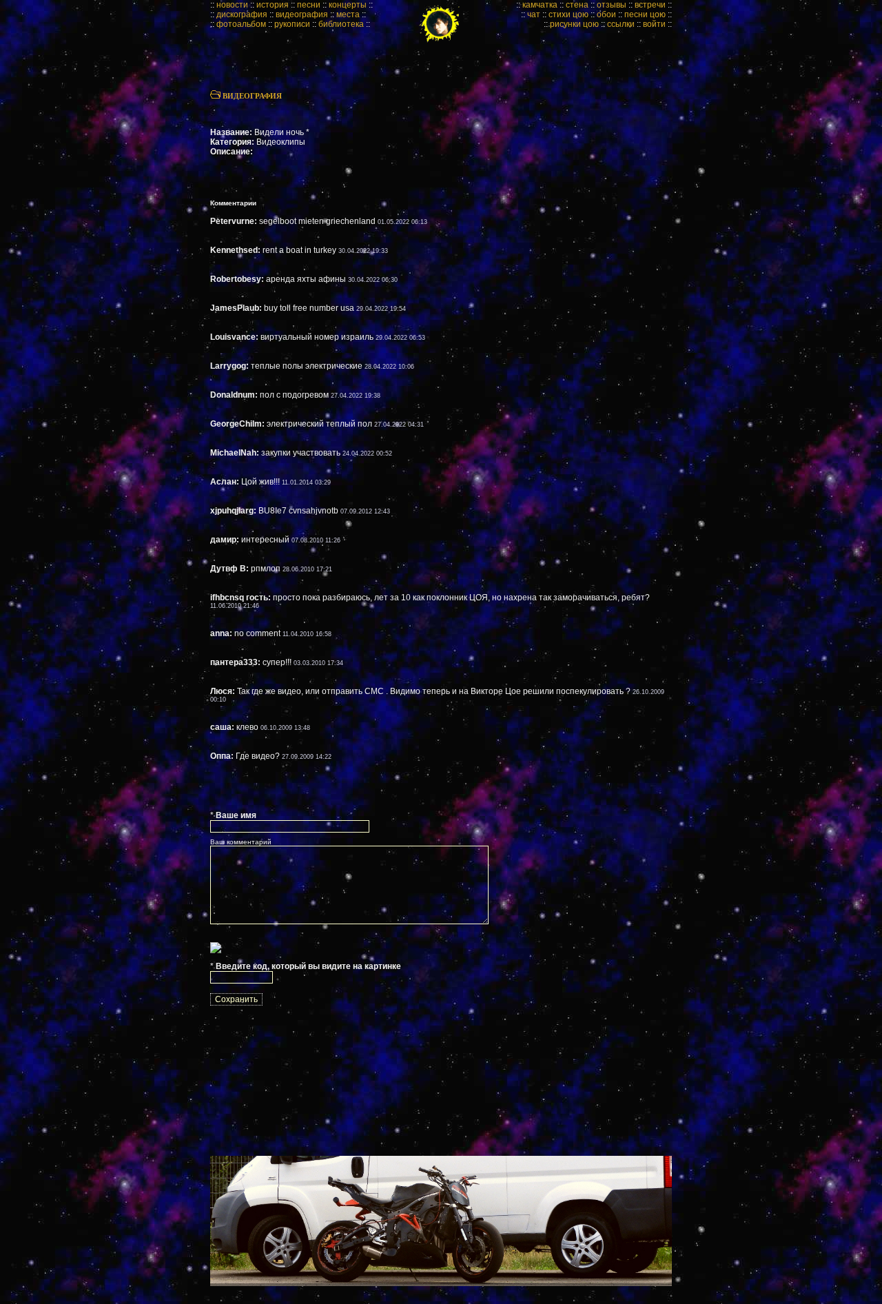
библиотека (341, 24)
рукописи (292, 24)
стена (577, 5)
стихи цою (568, 14)
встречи (650, 5)
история (272, 5)
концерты (348, 5)
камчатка (539, 5)
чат (533, 14)
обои (606, 14)
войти (654, 24)
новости (232, 5)
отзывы (611, 5)
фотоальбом (241, 24)
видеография (302, 14)
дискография (241, 14)
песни (308, 5)
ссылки (621, 24)
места (348, 14)
